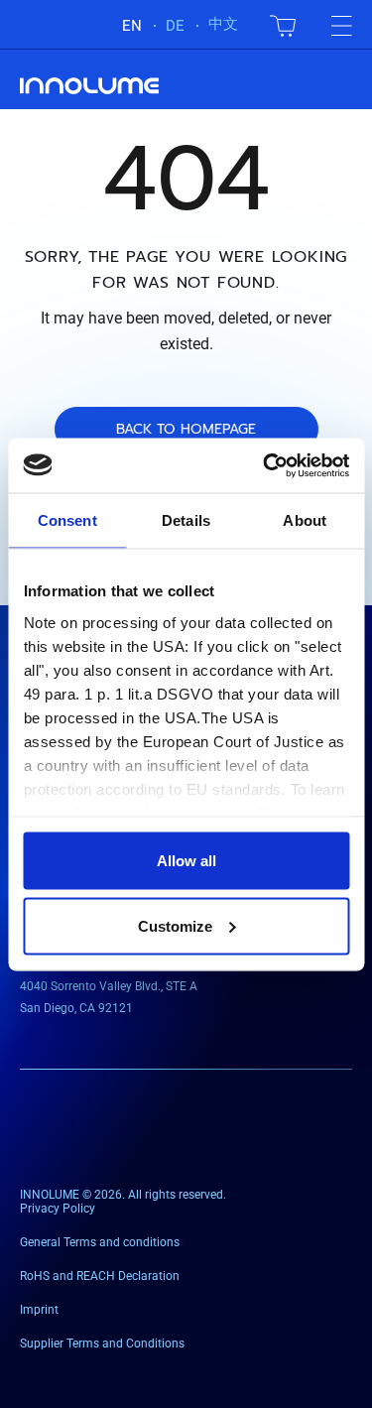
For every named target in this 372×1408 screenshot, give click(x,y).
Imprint (39, 1310)
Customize (175, 925)
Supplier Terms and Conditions (102, 1343)
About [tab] (304, 520)
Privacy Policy (57, 1209)
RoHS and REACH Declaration (100, 1276)
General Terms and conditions (100, 1242)
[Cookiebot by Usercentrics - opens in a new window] (265, 465)
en (132, 26)
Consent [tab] (67, 520)
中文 (223, 24)
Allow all (186, 860)
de (175, 26)
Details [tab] (186, 520)
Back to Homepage (186, 429)
